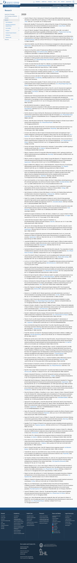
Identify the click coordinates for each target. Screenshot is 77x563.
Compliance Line (68, 516)
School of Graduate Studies (19, 526)
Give (59, 1)
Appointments (68, 1)
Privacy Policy (67, 522)
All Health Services (30, 516)
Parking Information (5, 525)
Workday (2, 528)
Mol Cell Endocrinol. (51, 263)
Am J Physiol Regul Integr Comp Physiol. (43, 59)
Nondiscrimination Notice (70, 520)
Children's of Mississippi (31, 517)
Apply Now (16, 517)
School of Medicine (17, 530)
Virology (63, 188)
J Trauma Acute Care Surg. (64, 32)
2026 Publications (9, 22)
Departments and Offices (45, 7)
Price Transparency (30, 523)
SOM (38, 7)
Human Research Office (44, 517)
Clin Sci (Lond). (28, 371)
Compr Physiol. (62, 25)
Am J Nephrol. (64, 166)
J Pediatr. (53, 375)
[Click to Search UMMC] (73, 2)
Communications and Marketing (56, 516)
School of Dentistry (17, 524)
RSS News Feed (56, 531)
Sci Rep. (33, 481)
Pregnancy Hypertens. (40, 425)
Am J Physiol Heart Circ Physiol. (50, 270)
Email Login (3, 517)
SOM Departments (54, 7)
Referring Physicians (30, 525)
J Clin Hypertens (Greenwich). (59, 461)
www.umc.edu (22, 553)
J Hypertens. (30, 322)
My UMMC (3, 523)
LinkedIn (55, 529)
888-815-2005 (31, 558)
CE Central (3, 516)
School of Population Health (19, 533)
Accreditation (16, 516)
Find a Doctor (29, 520)
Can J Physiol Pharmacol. (55, 365)
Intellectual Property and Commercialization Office (44, 520)
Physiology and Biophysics (11, 6)
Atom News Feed (56, 532)
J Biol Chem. (43, 175)
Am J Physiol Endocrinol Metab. (43, 65)
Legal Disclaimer (68, 519)
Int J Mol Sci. (42, 148)
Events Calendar (55, 518)
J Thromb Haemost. (59, 353)
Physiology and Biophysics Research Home (11, 25)
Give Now (3, 519)
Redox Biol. (62, 359)
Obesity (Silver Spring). (63, 257)
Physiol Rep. (54, 128)
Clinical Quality (29, 519)
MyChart (62, 1)
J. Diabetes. (43, 443)
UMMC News (54, 520)
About (55, 1)
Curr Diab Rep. (38, 77)
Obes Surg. (65, 419)
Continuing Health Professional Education (18, 520)
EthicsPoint (67, 517)
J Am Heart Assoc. (43, 308)
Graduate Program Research (11, 32)
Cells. (41, 284)
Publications (8, 35)
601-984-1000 (30, 556)
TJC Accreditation (68, 523)
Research (50, 1)
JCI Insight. (67, 215)
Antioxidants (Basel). (58, 201)
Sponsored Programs (43, 523)
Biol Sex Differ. (37, 288)
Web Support (67, 525)
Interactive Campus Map (5, 520)
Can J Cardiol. (55, 71)
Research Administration (44, 521)
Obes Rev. (52, 221)
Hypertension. (27, 45)
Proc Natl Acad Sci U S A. (36, 488)
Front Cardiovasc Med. (42, 51)
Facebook (55, 523)
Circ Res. (58, 294)
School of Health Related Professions (18, 528)
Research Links (8, 37)
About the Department (57, 5)
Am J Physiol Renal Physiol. (46, 122)
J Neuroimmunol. (37, 328)
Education (38, 1)
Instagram (55, 527)
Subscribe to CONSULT (56, 521)
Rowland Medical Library (18, 523)
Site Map (2, 526)
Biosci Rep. (50, 154)
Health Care (44, 1)
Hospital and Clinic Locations (32, 522)
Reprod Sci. (46, 413)
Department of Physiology (9, 14)
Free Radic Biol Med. (64, 181)
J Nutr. (26, 21)
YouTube (55, 526)
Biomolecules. (35, 432)
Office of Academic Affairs (19, 521)
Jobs (2, 522)
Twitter (54, 524)
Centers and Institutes (44, 516)
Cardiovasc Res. (51, 194)
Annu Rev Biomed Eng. (35, 334)
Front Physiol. (35, 91)
